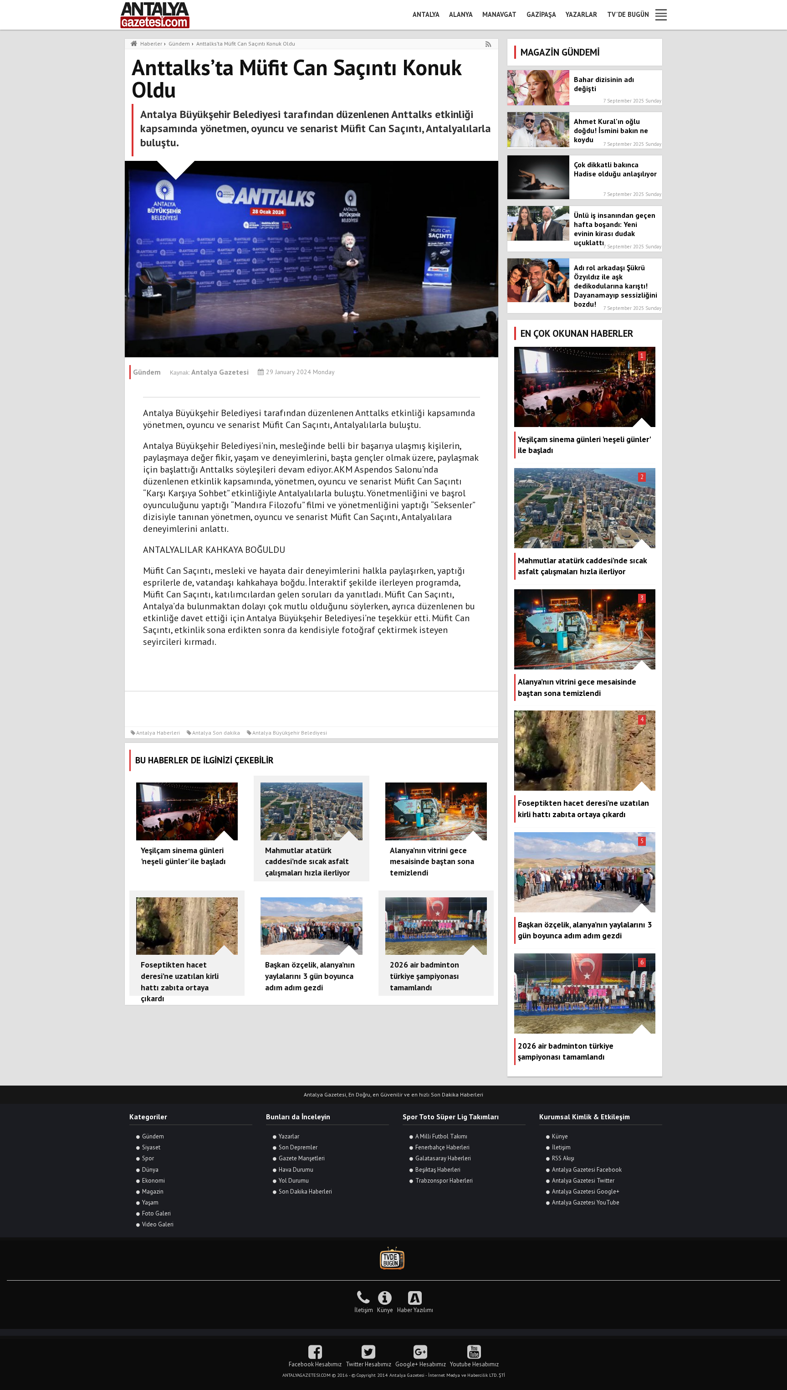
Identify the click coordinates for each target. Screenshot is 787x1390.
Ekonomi (153, 1180)
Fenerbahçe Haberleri (442, 1147)
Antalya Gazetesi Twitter (583, 1180)
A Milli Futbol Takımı (441, 1136)
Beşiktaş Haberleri (437, 1170)
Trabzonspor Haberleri (444, 1180)
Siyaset (151, 1147)
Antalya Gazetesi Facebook (587, 1170)
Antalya (426, 14)
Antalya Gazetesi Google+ (585, 1191)
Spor (148, 1158)
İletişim (561, 1147)
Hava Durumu (296, 1170)
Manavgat (499, 14)
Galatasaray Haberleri (443, 1158)
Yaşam (150, 1202)
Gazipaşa (541, 14)
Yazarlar (581, 14)
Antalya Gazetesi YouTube (585, 1202)
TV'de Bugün (628, 14)
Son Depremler (298, 1147)
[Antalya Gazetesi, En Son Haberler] (161, 15)
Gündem (153, 1136)
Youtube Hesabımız (474, 1364)
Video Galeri (158, 1224)
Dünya (150, 1170)
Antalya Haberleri (158, 732)
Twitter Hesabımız (368, 1364)
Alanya (461, 14)
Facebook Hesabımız (315, 1364)
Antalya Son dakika (216, 732)
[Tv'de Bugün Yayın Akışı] (393, 1258)
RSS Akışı (563, 1158)
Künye (560, 1136)
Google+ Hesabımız (420, 1364)
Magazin (153, 1191)
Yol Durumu (294, 1180)
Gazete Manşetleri (302, 1158)
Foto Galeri (156, 1213)
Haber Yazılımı (415, 1310)
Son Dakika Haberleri (305, 1191)
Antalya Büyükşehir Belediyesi (289, 732)
